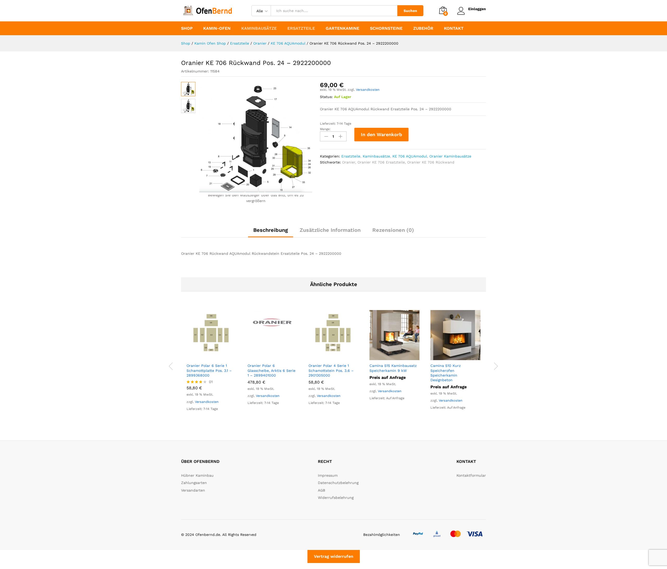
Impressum (328, 475)
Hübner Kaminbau (197, 475)
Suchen (410, 11)
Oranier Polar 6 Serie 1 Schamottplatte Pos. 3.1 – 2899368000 (209, 370)
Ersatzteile (350, 156)
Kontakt (454, 28)
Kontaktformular (471, 475)
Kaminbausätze (376, 156)
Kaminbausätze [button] (259, 28)
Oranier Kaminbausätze (450, 156)
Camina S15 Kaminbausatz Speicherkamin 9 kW (393, 368)
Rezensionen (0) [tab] (393, 230)
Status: (326, 97)
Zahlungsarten (194, 483)
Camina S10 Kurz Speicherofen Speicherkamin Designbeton (445, 373)
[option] (211, 365)
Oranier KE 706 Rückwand (430, 162)
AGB (321, 490)
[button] (205, 357)
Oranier (348, 162)
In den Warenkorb (381, 134)
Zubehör (423, 28)
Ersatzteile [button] (301, 28)
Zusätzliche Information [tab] (330, 230)
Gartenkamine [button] (342, 28)
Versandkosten (368, 90)
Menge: (325, 129)
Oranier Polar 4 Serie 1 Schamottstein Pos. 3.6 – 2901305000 (331, 370)
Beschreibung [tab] (270, 230)
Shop (187, 28)
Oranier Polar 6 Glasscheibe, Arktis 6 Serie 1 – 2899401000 (271, 370)
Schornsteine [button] (386, 28)
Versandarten (193, 490)
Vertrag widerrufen (333, 556)
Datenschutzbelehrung (338, 483)
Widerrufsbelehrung (336, 497)
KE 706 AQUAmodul (409, 156)
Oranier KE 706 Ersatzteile (381, 162)
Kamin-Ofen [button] (217, 28)
